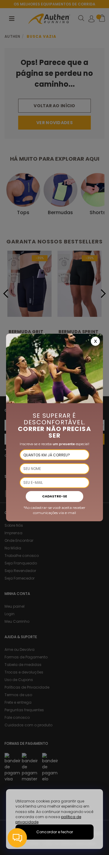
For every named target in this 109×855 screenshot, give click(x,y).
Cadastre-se (54, 496)
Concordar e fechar (54, 831)
